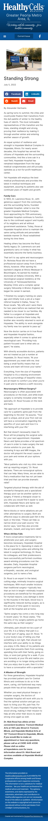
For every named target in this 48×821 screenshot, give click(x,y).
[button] (5, 36)
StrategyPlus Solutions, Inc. (33, 816)
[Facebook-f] (40, 36)
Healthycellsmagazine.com (15, 776)
